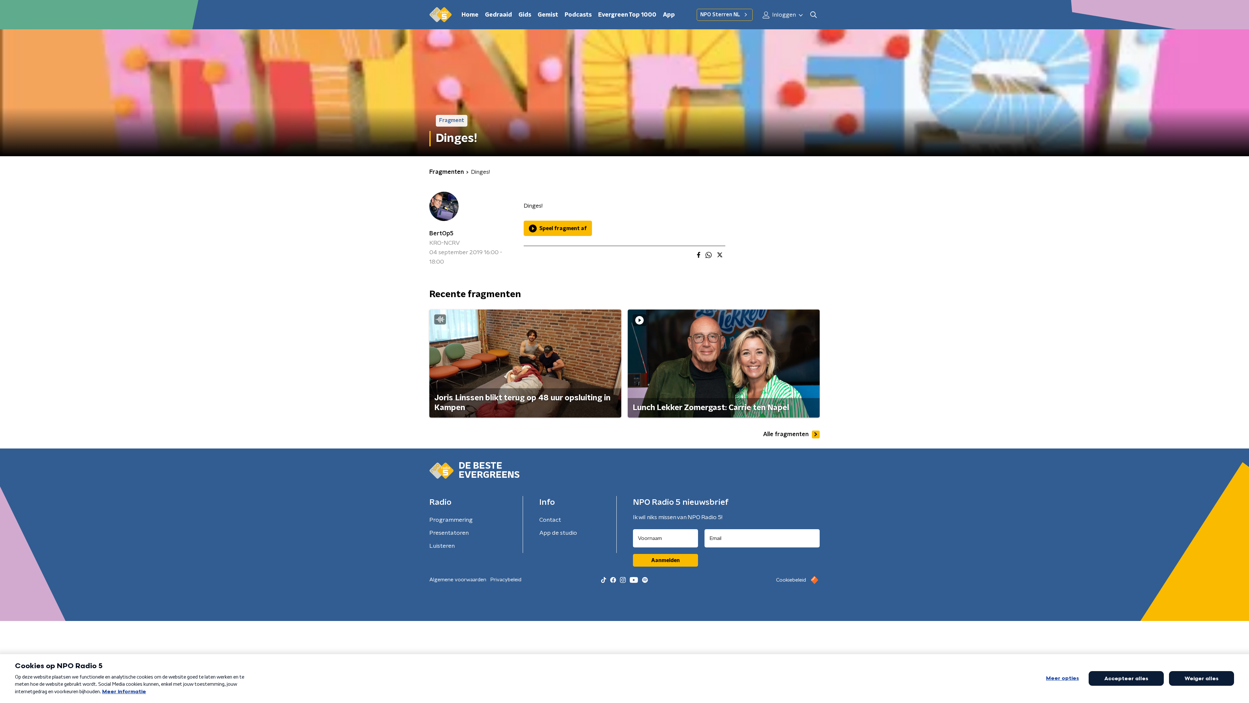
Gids (524, 15)
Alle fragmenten (786, 434)
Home (470, 15)
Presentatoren (449, 533)
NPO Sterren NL (720, 14)
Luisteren (442, 546)
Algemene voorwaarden (457, 579)
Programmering (451, 520)
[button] (813, 15)
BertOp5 (441, 234)
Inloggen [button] (783, 15)
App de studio (558, 533)
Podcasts (578, 15)
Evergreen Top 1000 (627, 15)
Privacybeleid (505, 579)
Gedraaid (498, 15)
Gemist (548, 15)
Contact (550, 520)
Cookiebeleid (791, 580)
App (669, 15)
